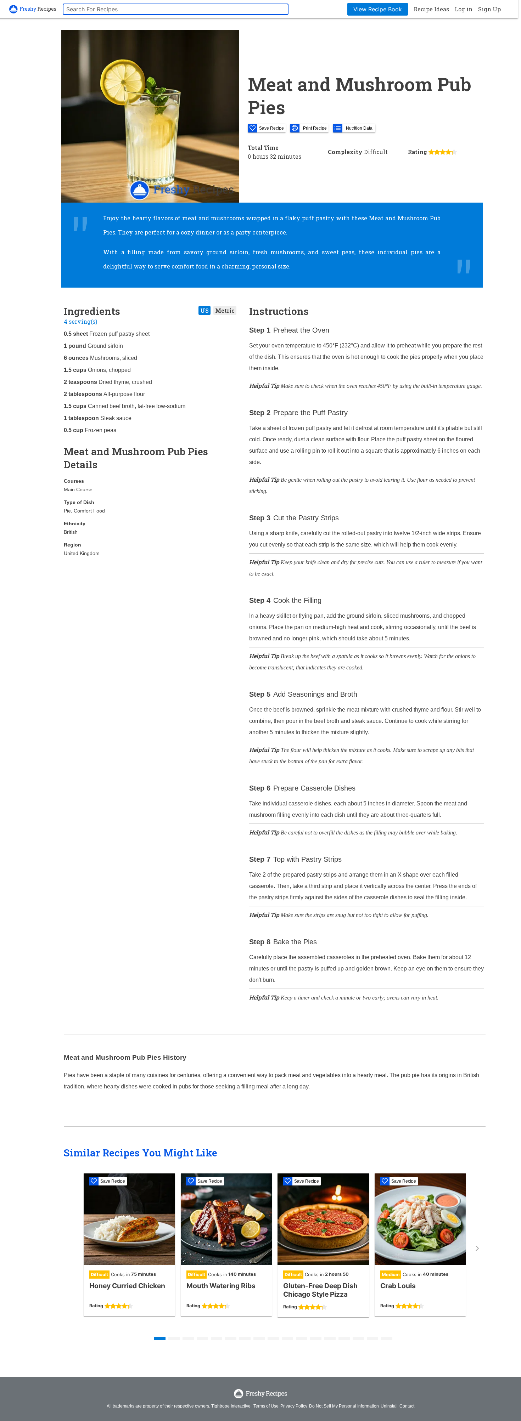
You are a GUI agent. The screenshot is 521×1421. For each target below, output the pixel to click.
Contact (406, 1406)
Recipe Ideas (431, 9)
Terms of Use (266, 1406)
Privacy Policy (293, 1406)
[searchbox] (175, 9)
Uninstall (389, 1406)
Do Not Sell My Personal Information (344, 1406)
